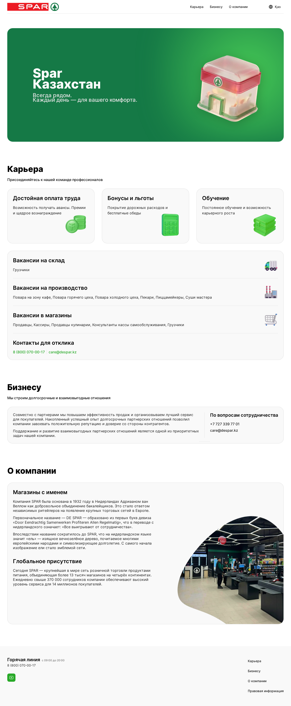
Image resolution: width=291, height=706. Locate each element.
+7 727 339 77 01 (225, 424)
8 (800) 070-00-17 (29, 352)
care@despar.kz (63, 352)
